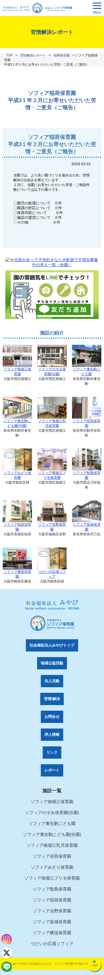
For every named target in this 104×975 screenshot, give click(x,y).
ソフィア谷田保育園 (87, 423)
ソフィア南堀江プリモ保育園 (52, 475)
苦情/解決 (52, 699)
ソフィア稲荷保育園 (17, 527)
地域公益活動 (52, 663)
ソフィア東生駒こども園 (87, 371)
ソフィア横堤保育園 (17, 574)
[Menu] (97, 7)
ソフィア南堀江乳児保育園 (52, 423)
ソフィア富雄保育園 (87, 527)
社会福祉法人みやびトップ (52, 645)
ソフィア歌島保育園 (87, 475)
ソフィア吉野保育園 (52, 527)
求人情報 (52, 734)
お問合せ (52, 716)
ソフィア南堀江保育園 (17, 371)
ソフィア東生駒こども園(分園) (17, 423)
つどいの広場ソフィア (52, 574)
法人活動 (52, 681)
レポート (52, 770)
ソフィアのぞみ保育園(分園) (52, 371)
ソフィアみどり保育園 (17, 475)
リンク (52, 752)
